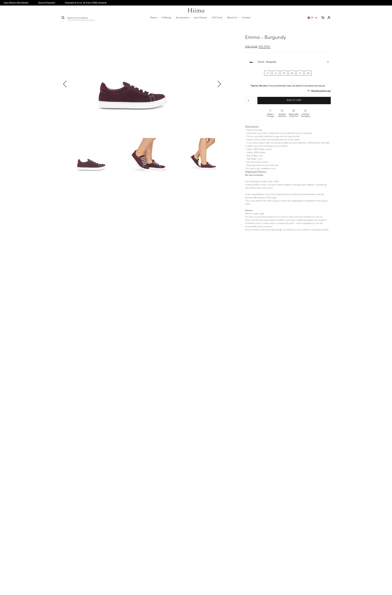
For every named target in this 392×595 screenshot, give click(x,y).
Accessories (182, 18)
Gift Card (217, 18)
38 (292, 73)
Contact (246, 18)
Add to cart (294, 100)
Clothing (166, 18)
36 (275, 73)
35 (267, 73)
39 (300, 73)
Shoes (153, 18)
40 (308, 73)
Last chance (200, 18)
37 (284, 73)
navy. (273, 168)
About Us (232, 18)
